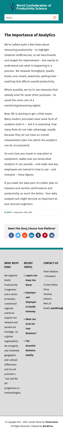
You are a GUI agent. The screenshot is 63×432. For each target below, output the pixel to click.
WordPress (48, 426)
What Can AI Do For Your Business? (31, 326)
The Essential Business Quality (30, 348)
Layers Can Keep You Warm (31, 280)
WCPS (9, 212)
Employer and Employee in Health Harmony (31, 302)
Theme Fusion (51, 422)
